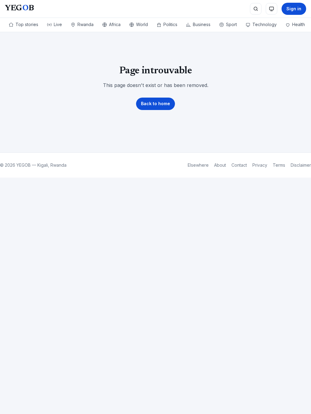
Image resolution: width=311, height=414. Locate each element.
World (142, 24)
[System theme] (271, 9)
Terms (279, 165)
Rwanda (85, 24)
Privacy (259, 165)
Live (58, 24)
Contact (239, 165)
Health (298, 24)
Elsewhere (198, 165)
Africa (115, 24)
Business (201, 24)
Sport (231, 24)
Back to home (155, 103)
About (220, 165)
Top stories (26, 24)
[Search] (255, 9)
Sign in (293, 8)
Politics (170, 24)
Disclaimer (301, 165)
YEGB (19, 8)
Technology (264, 24)
